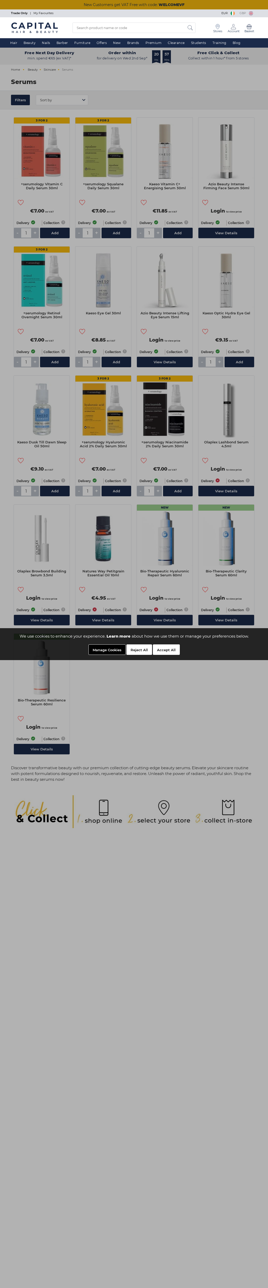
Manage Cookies (107, 650)
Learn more (119, 636)
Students (198, 43)
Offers (102, 43)
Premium (154, 43)
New (117, 43)
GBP (243, 13)
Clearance (176, 43)
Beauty (30, 43)
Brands (133, 43)
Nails (46, 43)
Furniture (82, 43)
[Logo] (34, 27)
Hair (13, 43)
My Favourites (43, 13)
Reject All (139, 650)
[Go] (190, 27)
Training (219, 43)
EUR (225, 13)
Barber (62, 43)
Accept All (166, 650)
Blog (237, 43)
